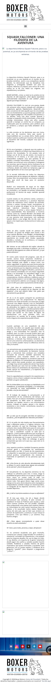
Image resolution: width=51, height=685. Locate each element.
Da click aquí (46, 681)
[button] (26, 26)
